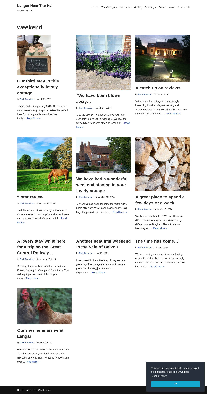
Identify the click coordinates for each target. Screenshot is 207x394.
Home (95, 7)
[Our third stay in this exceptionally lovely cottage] (44, 55)
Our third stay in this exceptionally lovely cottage (38, 87)
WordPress (44, 390)
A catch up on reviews (157, 88)
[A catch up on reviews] (162, 58)
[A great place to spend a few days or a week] (162, 164)
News (172, 7)
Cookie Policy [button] (159, 376)
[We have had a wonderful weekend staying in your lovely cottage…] (103, 155)
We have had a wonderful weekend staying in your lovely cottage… (101, 185)
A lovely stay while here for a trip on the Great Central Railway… (41, 247)
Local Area (125, 7)
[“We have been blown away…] (103, 62)
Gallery (138, 7)
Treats (162, 7)
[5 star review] (44, 164)
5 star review (30, 197)
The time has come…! (157, 241)
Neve (20, 390)
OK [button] (175, 384)
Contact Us (184, 7)
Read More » (33, 118)
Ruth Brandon (26, 99)
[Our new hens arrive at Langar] (44, 306)
